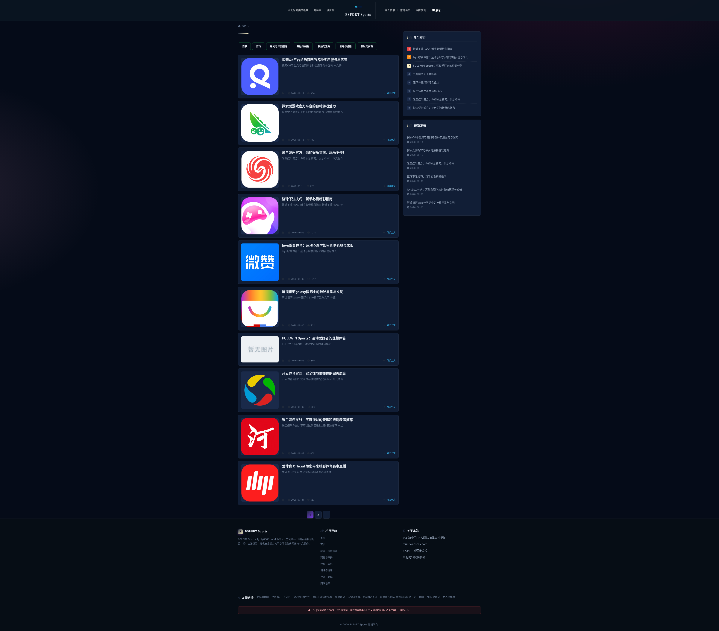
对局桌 (317, 10)
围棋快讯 (421, 10)
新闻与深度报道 (278, 46)
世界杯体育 (449, 596)
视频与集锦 (324, 46)
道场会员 (405, 10)
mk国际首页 (433, 596)
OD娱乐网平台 (302, 596)
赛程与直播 (303, 46)
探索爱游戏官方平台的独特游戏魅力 (434, 107)
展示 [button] (438, 10)
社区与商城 (367, 46)
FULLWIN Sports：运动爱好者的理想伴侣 (437, 65)
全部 (244, 46)
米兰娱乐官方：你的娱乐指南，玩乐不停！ (438, 99)
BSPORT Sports (358, 624)
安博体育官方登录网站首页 (362, 596)
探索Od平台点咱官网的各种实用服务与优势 (432, 137)
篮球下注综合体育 (322, 596)
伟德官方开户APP (281, 596)
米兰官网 (419, 596)
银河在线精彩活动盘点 (426, 82)
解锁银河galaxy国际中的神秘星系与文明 (431, 202)
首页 (243, 26)
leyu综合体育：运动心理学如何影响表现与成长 (440, 57)
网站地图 (325, 583)
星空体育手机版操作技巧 (427, 90)
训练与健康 (345, 46)
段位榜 (330, 10)
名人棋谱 (390, 10)
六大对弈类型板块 (298, 10)
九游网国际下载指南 (425, 74)
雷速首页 (340, 596)
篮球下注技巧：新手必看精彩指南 (432, 48)
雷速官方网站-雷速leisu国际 (395, 596)
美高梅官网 (263, 596)
